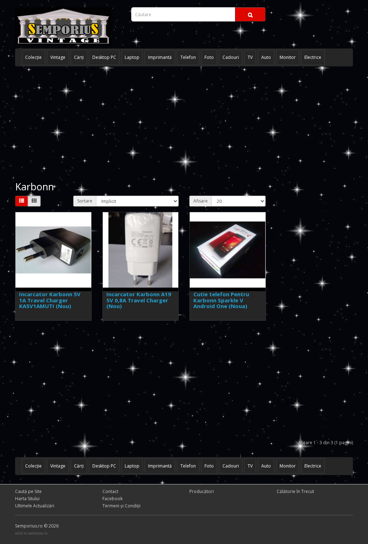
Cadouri (230, 57)
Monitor (288, 57)
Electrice (312, 57)
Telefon (188, 57)
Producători (201, 491)
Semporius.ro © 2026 (37, 526)
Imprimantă (160, 57)
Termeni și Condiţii (121, 506)
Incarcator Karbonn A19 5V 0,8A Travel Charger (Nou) (138, 300)
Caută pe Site (28, 491)
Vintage (57, 57)
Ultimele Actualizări (34, 506)
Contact (110, 491)
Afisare (200, 201)
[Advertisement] (184, 124)
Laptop (132, 57)
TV (250, 57)
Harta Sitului (27, 499)
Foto (209, 57)
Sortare (84, 201)
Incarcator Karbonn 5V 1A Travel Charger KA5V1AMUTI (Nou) (49, 300)
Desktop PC (104, 57)
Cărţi (79, 57)
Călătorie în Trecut (295, 491)
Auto (266, 57)
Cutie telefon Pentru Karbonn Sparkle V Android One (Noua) (221, 300)
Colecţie (33, 57)
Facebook (112, 499)
